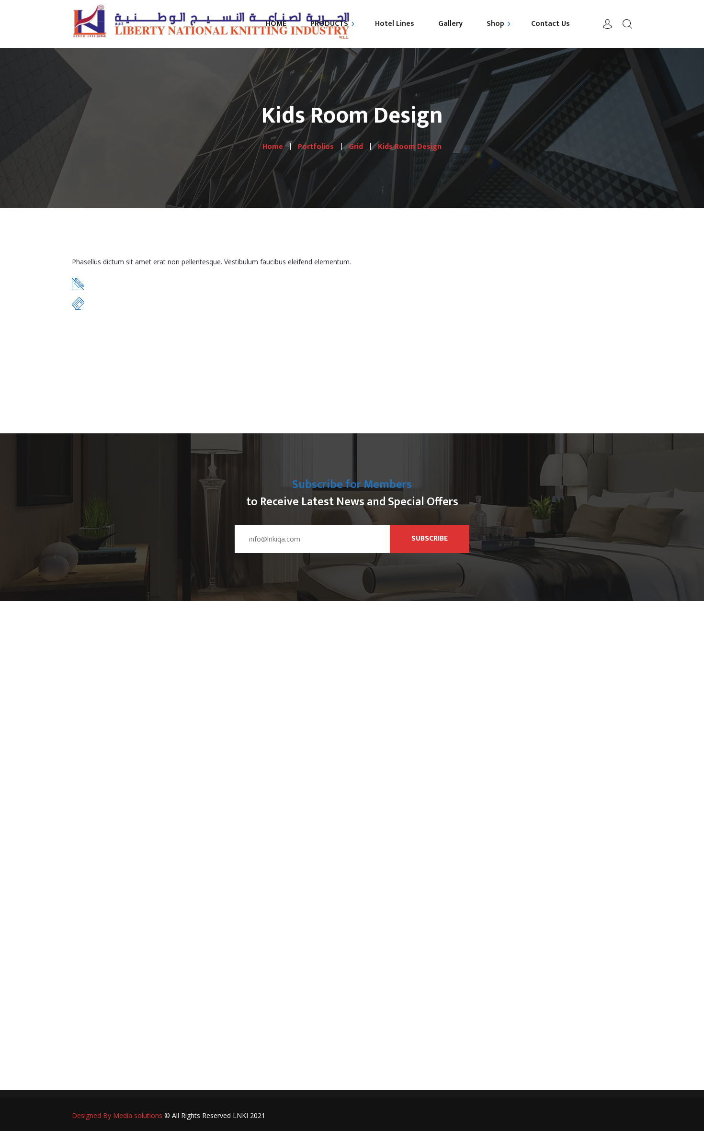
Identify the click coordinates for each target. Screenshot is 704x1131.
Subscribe (429, 538)
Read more (106, 341)
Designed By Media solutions (117, 1115)
